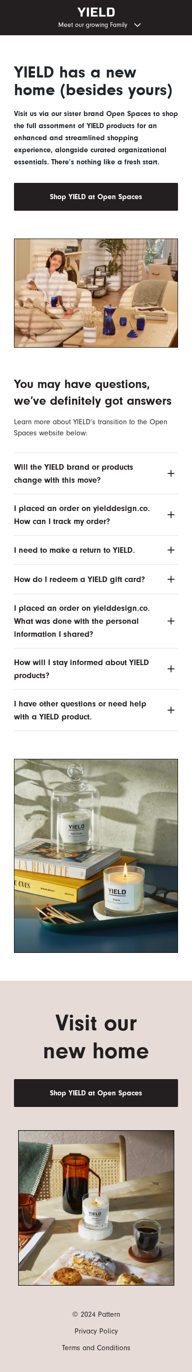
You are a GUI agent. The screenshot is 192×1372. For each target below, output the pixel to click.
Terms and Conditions (96, 1348)
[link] (96, 197)
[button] (96, 24)
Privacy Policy (96, 1331)
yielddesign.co (120, 508)
